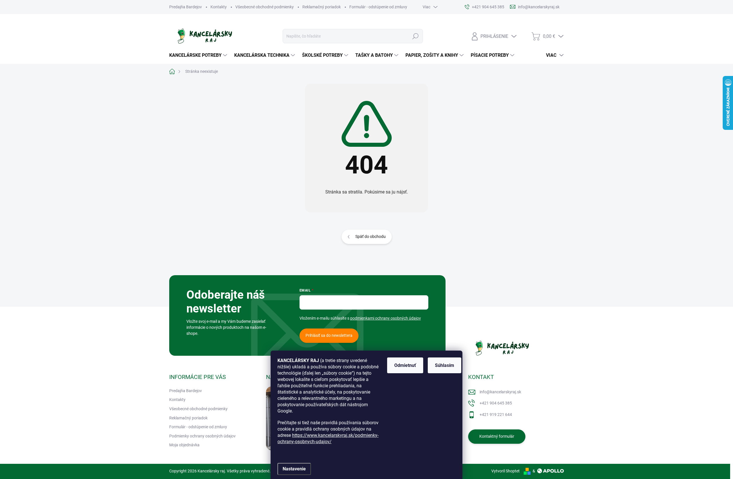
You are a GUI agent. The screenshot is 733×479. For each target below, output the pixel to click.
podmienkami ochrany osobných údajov (385, 318)
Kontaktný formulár (496, 436)
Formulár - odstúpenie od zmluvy (378, 7)
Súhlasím (444, 365)
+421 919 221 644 (496, 414)
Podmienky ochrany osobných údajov (202, 436)
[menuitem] (198, 55)
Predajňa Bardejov (185, 7)
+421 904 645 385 (496, 403)
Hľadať (415, 36)
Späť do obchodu (370, 236)
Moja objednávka (184, 445)
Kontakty (218, 7)
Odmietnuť (405, 365)
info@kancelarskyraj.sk (500, 392)
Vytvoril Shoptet (505, 471)
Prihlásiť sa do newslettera (329, 335)
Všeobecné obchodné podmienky (264, 7)
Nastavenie (294, 469)
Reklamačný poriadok (321, 7)
